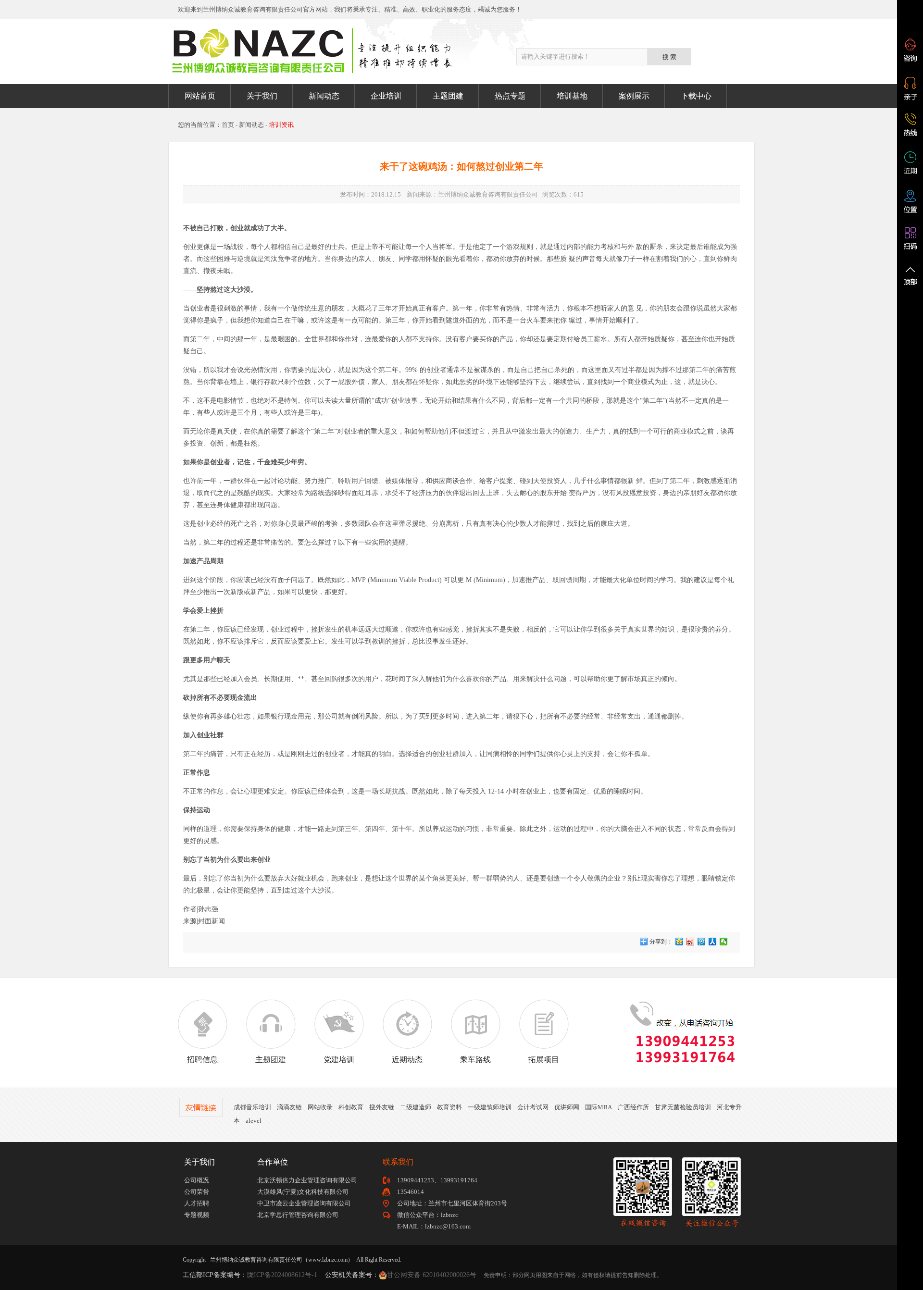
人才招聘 (196, 1203)
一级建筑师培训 (489, 1107)
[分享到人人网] (713, 941)
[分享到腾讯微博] (702, 941)
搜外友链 (381, 1107)
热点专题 (510, 96)
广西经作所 (633, 1107)
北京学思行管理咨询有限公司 (297, 1214)
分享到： (660, 941)
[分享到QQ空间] (679, 941)
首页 (228, 124)
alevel (254, 1120)
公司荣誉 (196, 1191)
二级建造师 (415, 1107)
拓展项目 (543, 1059)
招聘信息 (202, 1059)
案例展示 (634, 96)
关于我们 (262, 96)
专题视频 (196, 1214)
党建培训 (339, 1059)
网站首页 (200, 96)
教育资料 (449, 1107)
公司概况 (196, 1180)
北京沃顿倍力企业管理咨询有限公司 (307, 1180)
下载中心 (696, 96)
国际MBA (598, 1107)
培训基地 (572, 96)
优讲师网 (566, 1107)
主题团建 (448, 96)
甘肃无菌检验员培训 (683, 1107)
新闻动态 (324, 96)
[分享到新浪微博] (690, 941)
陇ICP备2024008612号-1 (282, 1274)
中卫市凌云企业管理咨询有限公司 (304, 1203)
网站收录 (320, 1107)
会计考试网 (533, 1107)
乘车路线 (475, 1059)
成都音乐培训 (252, 1107)
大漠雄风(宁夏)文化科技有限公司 (303, 1191)
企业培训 (386, 96)
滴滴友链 (289, 1107)
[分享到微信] (724, 941)
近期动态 (407, 1059)
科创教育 (350, 1107)
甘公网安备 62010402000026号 (431, 1274)
